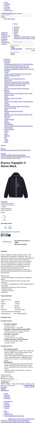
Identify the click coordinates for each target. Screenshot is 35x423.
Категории (7, 61)
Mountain (7, 135)
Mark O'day (7, 116)
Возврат (6, 408)
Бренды (6, 90)
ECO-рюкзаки (14, 67)
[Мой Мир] (7, 235)
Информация (5, 390)
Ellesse (6, 109)
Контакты (7, 398)
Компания (4, 387)
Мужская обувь (18, 111)
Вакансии (7, 396)
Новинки (7, 59)
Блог (5, 411)
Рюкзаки (7, 62)
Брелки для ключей (23, 82)
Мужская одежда (20, 78)
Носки (21, 83)
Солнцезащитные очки (11, 83)
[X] (9, 235)
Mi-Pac (6, 121)
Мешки (21, 69)
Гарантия (7, 406)
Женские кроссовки (10, 88)
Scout (6, 139)
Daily (5, 132)
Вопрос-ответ (8, 414)
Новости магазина (8, 378)
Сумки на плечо (9, 74)
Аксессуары (8, 80)
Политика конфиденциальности (14, 416)
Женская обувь (8, 111)
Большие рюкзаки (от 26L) (18, 65)
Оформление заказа (20, 37)
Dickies (6, 100)
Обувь (6, 87)
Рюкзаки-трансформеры (11, 69)
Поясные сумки (19, 74)
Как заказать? (8, 401)
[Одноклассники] (4, 235)
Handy (6, 134)
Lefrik (6, 96)
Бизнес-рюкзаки (24, 67)
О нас (6, 393)
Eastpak (6, 113)
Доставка (7, 404)
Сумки (6, 72)
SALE (6, 142)
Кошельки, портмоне (10, 82)
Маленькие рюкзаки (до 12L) (13, 64)
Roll (5, 137)
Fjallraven (7, 92)
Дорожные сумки (14, 75)
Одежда (6, 77)
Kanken (6, 95)
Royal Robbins (8, 124)
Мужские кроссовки (23, 88)
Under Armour (8, 127)
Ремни (13, 85)
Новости (7, 395)
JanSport (6, 118)
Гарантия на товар (19, 38)
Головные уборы (20, 85)
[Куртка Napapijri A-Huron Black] (16, 200)
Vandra (6, 140)
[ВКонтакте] (2, 235)
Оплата (28, 37)
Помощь (3, 388)
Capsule (6, 131)
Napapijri (7, 105)
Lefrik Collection (9, 129)
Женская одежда (9, 78)
